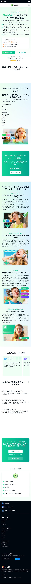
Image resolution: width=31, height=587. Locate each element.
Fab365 (3, 522)
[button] (8, 52)
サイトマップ (25, 571)
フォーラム (4, 535)
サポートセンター (5, 530)
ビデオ (3, 533)
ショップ (3, 521)
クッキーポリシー (18, 571)
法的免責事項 (4, 569)
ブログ (3, 537)
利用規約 (17, 569)
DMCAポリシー (11, 569)
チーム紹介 (4, 544)
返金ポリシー (10, 571)
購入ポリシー (4, 571)
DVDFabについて (5, 542)
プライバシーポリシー (24, 569)
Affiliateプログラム (5, 546)
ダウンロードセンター (6, 519)
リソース (3, 531)
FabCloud (4, 524)
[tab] (13, 12)
